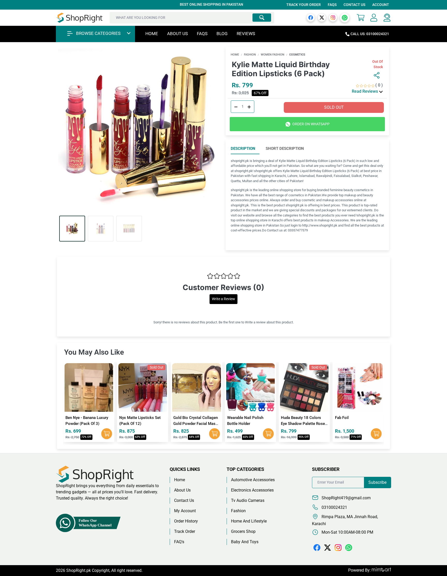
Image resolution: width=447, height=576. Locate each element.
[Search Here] (261, 17)
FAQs (332, 5)
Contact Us (354, 5)
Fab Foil (302, 417)
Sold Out (334, 107)
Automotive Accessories (253, 479)
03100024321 (334, 507)
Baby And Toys (244, 541)
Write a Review (223, 299)
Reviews (246, 33)
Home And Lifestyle (249, 521)
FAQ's (179, 541)
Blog (222, 33)
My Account (185, 510)
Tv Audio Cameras (247, 500)
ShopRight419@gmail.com (346, 497)
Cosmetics (297, 54)
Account (380, 5)
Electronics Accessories (252, 490)
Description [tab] (243, 148)
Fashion (250, 54)
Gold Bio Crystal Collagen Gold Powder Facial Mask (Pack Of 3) (155, 423)
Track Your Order (303, 5)
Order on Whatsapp (311, 124)
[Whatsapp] (344, 17)
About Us (177, 33)
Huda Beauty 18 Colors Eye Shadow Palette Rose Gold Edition (263, 423)
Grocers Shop (243, 531)
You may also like (94, 352)
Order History (186, 521)
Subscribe (377, 482)
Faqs (202, 33)
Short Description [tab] (285, 148)
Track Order (184, 531)
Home (151, 33)
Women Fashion (272, 54)
